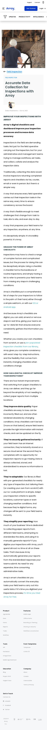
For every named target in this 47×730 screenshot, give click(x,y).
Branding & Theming (30, 622)
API (4, 647)
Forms (5, 622)
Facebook (8, 705)
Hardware (6, 651)
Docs (4, 618)
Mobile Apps (27, 614)
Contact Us (6, 697)
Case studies (28, 680)
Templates (27, 647)
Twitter (7, 709)
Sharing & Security (30, 627)
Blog (4, 672)
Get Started (31, 8)
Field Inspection (11, 78)
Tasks (5, 631)
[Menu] (3, 8)
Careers (26, 676)
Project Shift (7, 676)
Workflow (6, 635)
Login (41, 8)
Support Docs (7, 680)
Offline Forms (28, 618)
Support (29, 2)
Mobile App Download (9, 660)
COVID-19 (27, 651)
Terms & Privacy (29, 685)
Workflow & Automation (31, 631)
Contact (37, 2)
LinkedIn (7, 701)
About (25, 672)
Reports (5, 627)
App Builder (6, 614)
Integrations (7, 656)
